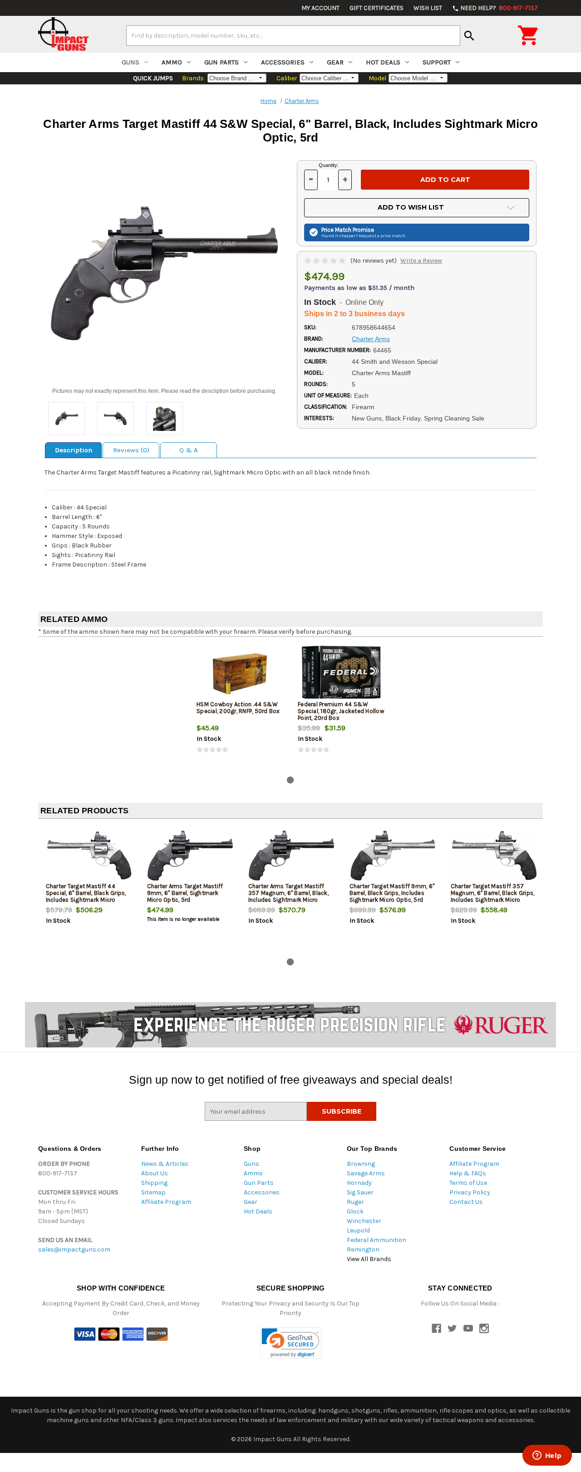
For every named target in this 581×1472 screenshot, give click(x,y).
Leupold (358, 1230)
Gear (335, 62)
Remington (363, 1249)
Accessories (283, 62)
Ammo (172, 62)
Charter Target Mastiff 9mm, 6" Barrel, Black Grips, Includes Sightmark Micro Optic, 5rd (392, 893)
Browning (361, 1164)
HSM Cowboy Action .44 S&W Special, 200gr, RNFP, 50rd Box (238, 707)
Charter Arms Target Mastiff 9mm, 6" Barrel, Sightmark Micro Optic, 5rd (185, 893)
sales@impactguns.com (74, 1249)
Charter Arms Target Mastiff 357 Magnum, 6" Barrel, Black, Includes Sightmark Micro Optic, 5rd (288, 896)
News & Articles (164, 1164)
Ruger (355, 1202)
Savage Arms (366, 1173)
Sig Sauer (360, 1192)
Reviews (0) (131, 450)
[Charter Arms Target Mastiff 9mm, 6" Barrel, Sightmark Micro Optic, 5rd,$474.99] (190, 855)
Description (73, 450)
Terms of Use (468, 1183)
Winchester (364, 1221)
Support (437, 62)
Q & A (188, 450)
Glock (355, 1211)
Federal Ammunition (376, 1240)
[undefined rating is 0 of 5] (325, 260)
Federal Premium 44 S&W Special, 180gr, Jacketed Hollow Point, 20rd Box (341, 711)
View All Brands (369, 1259)
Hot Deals (383, 62)
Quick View (241, 673)
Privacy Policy (469, 1192)
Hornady (359, 1183)
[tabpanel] (240, 706)
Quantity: (329, 165)
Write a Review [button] (421, 260)
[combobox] (293, 35)
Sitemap (153, 1192)
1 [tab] (290, 780)
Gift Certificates (377, 8)
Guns (130, 62)
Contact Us (466, 1202)
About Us (154, 1173)
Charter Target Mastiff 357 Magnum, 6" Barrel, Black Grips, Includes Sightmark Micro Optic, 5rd (493, 896)
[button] (291, 1343)
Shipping (154, 1183)
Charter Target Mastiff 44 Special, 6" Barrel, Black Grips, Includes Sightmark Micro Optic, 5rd (86, 896)
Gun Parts (221, 62)
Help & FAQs (467, 1173)
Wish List (428, 8)
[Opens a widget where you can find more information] (547, 1456)
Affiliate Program (166, 1202)
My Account (320, 8)
